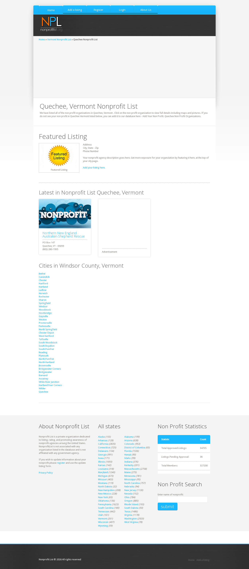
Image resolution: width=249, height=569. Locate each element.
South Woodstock (48, 342)
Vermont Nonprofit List (59, 39)
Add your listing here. (94, 167)
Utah (100, 515)
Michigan (103, 476)
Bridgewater (45, 372)
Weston (43, 319)
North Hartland (46, 362)
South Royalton (47, 345)
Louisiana (103, 468)
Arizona (128, 440)
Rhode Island (131, 504)
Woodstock (45, 309)
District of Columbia (134, 447)
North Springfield (48, 329)
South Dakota (131, 507)
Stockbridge (45, 313)
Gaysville (43, 316)
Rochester (44, 296)
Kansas (101, 465)
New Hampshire (106, 490)
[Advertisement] (124, 68)
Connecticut (104, 447)
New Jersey (130, 490)
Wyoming (103, 525)
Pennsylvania (104, 504)
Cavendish (44, 277)
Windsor (43, 306)
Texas (127, 511)
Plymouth (43, 355)
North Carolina (132, 483)
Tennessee (103, 511)
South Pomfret (46, 349)
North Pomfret (46, 359)
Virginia (128, 515)
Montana (102, 483)
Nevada (128, 493)
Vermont (102, 518)
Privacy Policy (46, 472)
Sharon (42, 300)
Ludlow (42, 290)
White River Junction (49, 382)
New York (103, 497)
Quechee (43, 391)
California (103, 444)
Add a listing (203, 560)
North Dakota (105, 486)
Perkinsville (44, 326)
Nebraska (129, 486)
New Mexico (104, 493)
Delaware (103, 451)
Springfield (44, 303)
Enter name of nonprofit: (170, 494)
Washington (130, 518)
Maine (127, 472)
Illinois (101, 461)
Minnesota (129, 476)
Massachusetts (132, 468)
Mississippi (130, 479)
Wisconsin (103, 522)
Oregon (128, 500)
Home (42, 39)
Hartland (43, 286)
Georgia (102, 454)
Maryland (103, 472)
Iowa (101, 458)
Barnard (43, 375)
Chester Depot (46, 332)
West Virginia (131, 522)
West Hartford (46, 336)
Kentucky (128, 465)
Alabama (129, 436)
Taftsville (43, 339)
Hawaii (127, 454)
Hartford (43, 283)
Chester (43, 280)
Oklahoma (103, 500)
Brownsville (45, 365)
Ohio (126, 497)
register (61, 462)
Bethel (42, 273)
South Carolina (105, 507)
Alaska (101, 436)
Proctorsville (45, 322)
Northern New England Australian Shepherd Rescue (63, 234)
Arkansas (103, 440)
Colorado (129, 444)
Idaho (127, 458)
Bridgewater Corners (50, 368)
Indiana (128, 461)
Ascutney (43, 378)
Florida (128, 451)
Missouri (102, 479)
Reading (43, 352)
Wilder (42, 388)
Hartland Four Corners (50, 385)
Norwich (43, 293)
